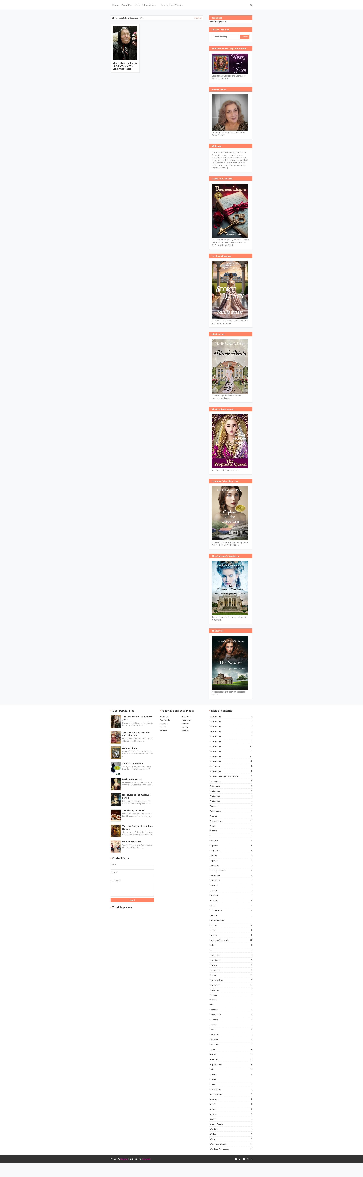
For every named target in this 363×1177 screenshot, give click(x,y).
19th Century (231, 761)
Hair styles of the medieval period (136, 796)
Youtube (163, 730)
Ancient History (231, 821)
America (231, 816)
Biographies (231, 850)
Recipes (231, 1054)
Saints (231, 1069)
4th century (231, 791)
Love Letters (231, 955)
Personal (231, 1009)
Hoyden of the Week (231, 940)
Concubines (231, 875)
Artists (231, 826)
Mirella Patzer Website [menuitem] (146, 4)
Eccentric (231, 900)
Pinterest (164, 723)
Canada (231, 855)
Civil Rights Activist (231, 870)
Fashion (231, 925)
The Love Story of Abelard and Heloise (137, 827)
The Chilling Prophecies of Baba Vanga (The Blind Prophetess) (125, 66)
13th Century (231, 731)
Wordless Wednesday (231, 1149)
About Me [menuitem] (126, 4)
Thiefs (231, 1104)
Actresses (231, 806)
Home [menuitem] (115, 4)
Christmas (231, 865)
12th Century (231, 726)
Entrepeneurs (231, 910)
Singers (231, 1074)
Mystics (231, 999)
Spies (231, 1084)
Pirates (231, 1024)
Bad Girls (231, 840)
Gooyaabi (146, 1159)
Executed (231, 915)
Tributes (231, 1109)
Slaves (231, 1079)
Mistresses (231, 970)
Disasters (231, 895)
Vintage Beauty (231, 1124)
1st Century (231, 766)
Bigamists (231, 845)
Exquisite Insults (231, 920)
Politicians (231, 1034)
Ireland (231, 945)
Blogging (124, 1159)
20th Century (231, 771)
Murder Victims (231, 980)
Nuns (231, 1004)
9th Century (231, 801)
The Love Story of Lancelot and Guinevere (136, 734)
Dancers (231, 890)
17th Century (231, 751)
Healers (231, 935)
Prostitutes (231, 1044)
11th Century (231, 721)
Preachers (231, 1039)
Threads (185, 723)
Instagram (186, 720)
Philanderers (231, 1014)
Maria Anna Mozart (132, 779)
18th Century (231, 756)
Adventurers (231, 811)
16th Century (231, 746)
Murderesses (231, 985)
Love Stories (231, 960)
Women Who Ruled (231, 1144)
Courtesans (231, 880)
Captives (231, 860)
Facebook (164, 716)
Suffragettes (231, 1089)
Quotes (231, 1049)
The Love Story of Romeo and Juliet (137, 718)
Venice (231, 1119)
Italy (231, 950)
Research (231, 1059)
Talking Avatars (231, 1094)
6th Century (231, 796)
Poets (231, 1029)
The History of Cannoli (133, 810)
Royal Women (231, 1064)
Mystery (231, 995)
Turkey (231, 1114)
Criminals (231, 885)
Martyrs (231, 965)
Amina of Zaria (129, 748)
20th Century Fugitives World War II (231, 776)
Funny (231, 930)
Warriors (231, 1129)
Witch (231, 1139)
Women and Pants (131, 841)
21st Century (231, 781)
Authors (231, 830)
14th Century (231, 736)
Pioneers (231, 1019)
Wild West (231, 1134)
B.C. (231, 835)
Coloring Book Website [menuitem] (172, 4)
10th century (231, 716)
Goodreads (165, 720)
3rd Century (231, 786)
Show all (198, 18)
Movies (231, 975)
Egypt (231, 905)
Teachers (231, 1099)
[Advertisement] (157, 97)
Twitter (163, 727)
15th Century (231, 741)
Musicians (231, 990)
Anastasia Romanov (132, 763)
